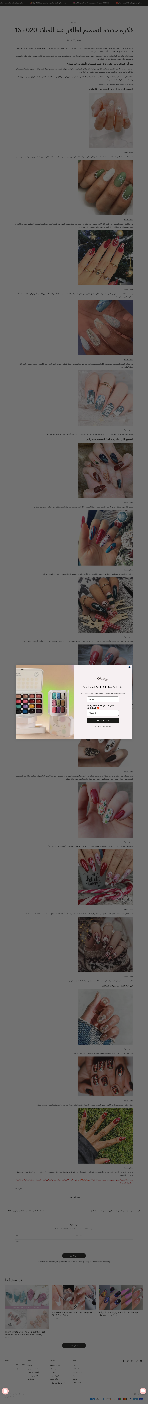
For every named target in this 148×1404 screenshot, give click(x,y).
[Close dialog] (129, 667)
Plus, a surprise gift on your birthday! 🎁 (100, 706)
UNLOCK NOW (103, 720)
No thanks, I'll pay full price (103, 726)
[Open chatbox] (143, 1391)
